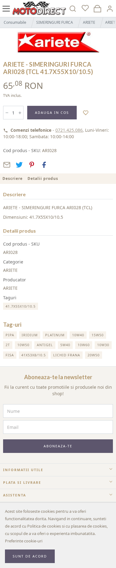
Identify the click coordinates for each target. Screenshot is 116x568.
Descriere (12, 178)
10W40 (78, 335)
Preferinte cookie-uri (23, 541)
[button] (110, 8)
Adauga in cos (52, 112)
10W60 (84, 344)
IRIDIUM (30, 335)
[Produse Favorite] (85, 8)
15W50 (98, 335)
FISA (10, 355)
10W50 (23, 344)
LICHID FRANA (66, 355)
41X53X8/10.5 (33, 355)
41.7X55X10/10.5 (21, 306)
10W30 (103, 344)
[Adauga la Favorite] (85, 112)
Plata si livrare (22, 482)
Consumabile (15, 22)
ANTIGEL (45, 344)
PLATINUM (55, 335)
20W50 (94, 355)
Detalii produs (43, 178)
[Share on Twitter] (19, 164)
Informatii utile (23, 469)
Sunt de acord (30, 556)
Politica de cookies (44, 526)
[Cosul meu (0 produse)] (97, 8)
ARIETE (89, 22)
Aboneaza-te (58, 446)
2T (8, 344)
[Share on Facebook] (44, 164)
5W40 (65, 344)
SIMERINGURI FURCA (54, 22)
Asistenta (14, 495)
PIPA (10, 335)
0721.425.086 (69, 130)
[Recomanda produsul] (7, 164)
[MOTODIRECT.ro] (39, 8)
